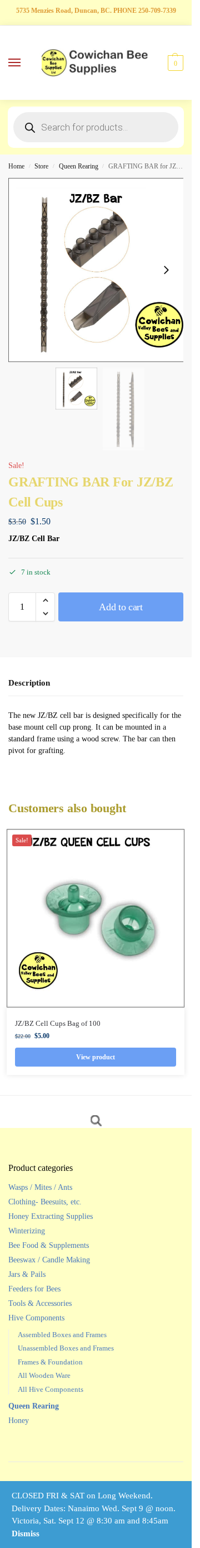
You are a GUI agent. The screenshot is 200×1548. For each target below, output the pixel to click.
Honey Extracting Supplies (50, 1216)
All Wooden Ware (44, 1375)
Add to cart (121, 607)
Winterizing (26, 1231)
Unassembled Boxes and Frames (66, 1348)
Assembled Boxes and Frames (62, 1334)
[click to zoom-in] (100, 270)
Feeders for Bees (34, 1289)
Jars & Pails (27, 1274)
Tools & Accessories (40, 1303)
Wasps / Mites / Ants (40, 1187)
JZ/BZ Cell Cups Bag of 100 (58, 1023)
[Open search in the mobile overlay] (96, 127)
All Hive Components (50, 1389)
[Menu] (25, 63)
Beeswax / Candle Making (49, 1260)
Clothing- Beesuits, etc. (45, 1202)
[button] (174, 63)
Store (41, 166)
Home (16, 166)
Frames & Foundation (50, 1362)
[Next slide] (166, 270)
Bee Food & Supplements (48, 1245)
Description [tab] (29, 682)
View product (95, 1057)
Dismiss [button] (25, 1533)
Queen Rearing (78, 166)
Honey (18, 1420)
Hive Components (36, 1318)
